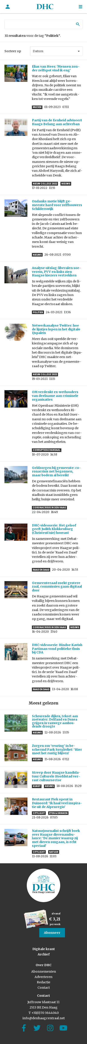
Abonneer (52, 933)
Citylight (39, 813)
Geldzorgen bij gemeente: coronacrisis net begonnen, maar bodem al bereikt (56, 471)
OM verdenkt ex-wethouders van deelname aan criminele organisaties (55, 396)
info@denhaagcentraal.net (44, 1018)
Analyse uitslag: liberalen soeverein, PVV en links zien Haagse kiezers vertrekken (56, 272)
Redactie (43, 982)
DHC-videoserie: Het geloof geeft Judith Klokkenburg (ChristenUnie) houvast (54, 529)
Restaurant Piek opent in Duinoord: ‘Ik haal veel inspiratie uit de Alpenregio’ (57, 803)
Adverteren (43, 977)
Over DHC (44, 965)
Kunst (37, 786)
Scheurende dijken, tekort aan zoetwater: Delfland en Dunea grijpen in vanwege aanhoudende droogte (55, 721)
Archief (44, 954)
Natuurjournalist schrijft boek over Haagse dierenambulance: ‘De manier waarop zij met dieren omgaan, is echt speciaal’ (56, 838)
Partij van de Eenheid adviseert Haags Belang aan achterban (57, 122)
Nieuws (65, 183)
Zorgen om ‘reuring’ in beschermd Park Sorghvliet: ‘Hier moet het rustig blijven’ (57, 749)
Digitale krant (43, 949)
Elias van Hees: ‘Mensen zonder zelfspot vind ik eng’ (55, 68)
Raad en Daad (41, 570)
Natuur (53, 852)
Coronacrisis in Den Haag (49, 507)
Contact (43, 988)
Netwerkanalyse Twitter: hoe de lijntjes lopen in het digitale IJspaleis (56, 329)
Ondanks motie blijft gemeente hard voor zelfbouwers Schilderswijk (57, 205)
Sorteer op (12, 51)
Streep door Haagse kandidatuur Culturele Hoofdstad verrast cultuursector (56, 776)
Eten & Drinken (58, 813)
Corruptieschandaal (46, 450)
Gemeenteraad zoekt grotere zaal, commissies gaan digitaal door (57, 586)
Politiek (38, 312)
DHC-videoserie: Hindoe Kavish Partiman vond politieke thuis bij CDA (57, 649)
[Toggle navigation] (81, 7)
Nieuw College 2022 (45, 183)
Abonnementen (43, 971)
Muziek (37, 107)
